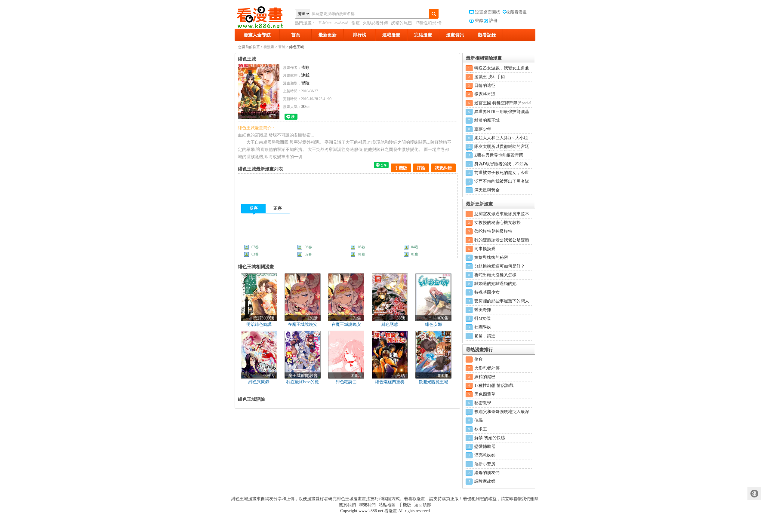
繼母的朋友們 (487, 472)
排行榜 (359, 34)
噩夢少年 (482, 129)
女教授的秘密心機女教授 (497, 222)
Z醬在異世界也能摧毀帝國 (498, 155)
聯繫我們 (367, 505)
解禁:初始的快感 (489, 438)
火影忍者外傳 (375, 23)
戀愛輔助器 (484, 446)
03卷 (255, 254)
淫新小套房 (484, 464)
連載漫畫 (391, 34)
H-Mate (325, 23)
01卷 (361, 254)
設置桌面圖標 (487, 12)
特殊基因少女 (487, 292)
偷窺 (355, 23)
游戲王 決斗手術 (489, 77)
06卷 (308, 247)
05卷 (361, 247)
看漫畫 (268, 47)
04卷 (414, 247)
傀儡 (478, 420)
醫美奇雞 (482, 309)
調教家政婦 (484, 481)
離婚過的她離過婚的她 (495, 283)
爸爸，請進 (484, 336)
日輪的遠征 (484, 85)
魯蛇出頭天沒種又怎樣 (495, 275)
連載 (305, 75)
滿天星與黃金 (487, 190)
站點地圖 (387, 505)
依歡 (305, 67)
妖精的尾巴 (401, 23)
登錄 (479, 20)
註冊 (493, 20)
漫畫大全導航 (257, 34)
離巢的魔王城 (487, 120)
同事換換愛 (484, 248)
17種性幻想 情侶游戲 (493, 385)
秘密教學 (482, 403)
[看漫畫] (265, 16)
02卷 (308, 254)
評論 (421, 168)
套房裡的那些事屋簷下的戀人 (501, 301)
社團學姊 (482, 327)
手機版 (401, 168)
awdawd (341, 23)
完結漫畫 (423, 34)
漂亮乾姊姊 (484, 455)
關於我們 (347, 505)
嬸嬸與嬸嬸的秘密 (491, 257)
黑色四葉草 (484, 394)
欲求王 (480, 429)
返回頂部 (422, 505)
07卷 (255, 247)
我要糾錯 (443, 168)
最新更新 (328, 34)
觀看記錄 (487, 34)
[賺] (754, 493)
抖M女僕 (482, 318)
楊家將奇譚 (484, 94)
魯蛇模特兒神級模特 (493, 231)
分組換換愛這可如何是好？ (499, 266)
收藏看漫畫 (516, 12)
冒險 (281, 47)
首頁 (295, 34)
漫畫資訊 (455, 34)
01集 (414, 254)
